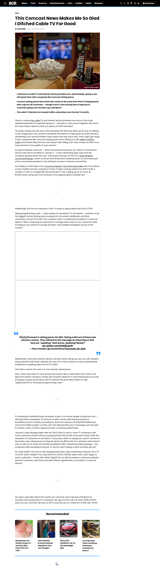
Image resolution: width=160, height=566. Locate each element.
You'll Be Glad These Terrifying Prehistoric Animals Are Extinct (89, 546)
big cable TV (37, 120)
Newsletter (149, 3)
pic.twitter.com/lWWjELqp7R (57, 346)
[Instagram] (128, 3)
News (24, 3)
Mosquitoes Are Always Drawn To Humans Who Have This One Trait (23, 546)
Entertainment (57, 3)
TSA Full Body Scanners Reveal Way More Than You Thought (45, 544)
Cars (69, 3)
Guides (79, 3)
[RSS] (138, 3)
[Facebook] (121, 3)
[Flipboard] (131, 3)
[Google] (135, 3)
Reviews (98, 3)
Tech (33, 3)
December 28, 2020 (75, 349)
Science (43, 3)
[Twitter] (124, 3)
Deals (88, 3)
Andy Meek (21, 29)
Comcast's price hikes (73, 166)
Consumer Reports (53, 166)
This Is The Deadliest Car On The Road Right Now (67, 544)
